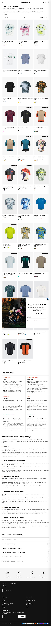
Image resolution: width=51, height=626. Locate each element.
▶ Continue (37, 320)
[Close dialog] (47, 299)
